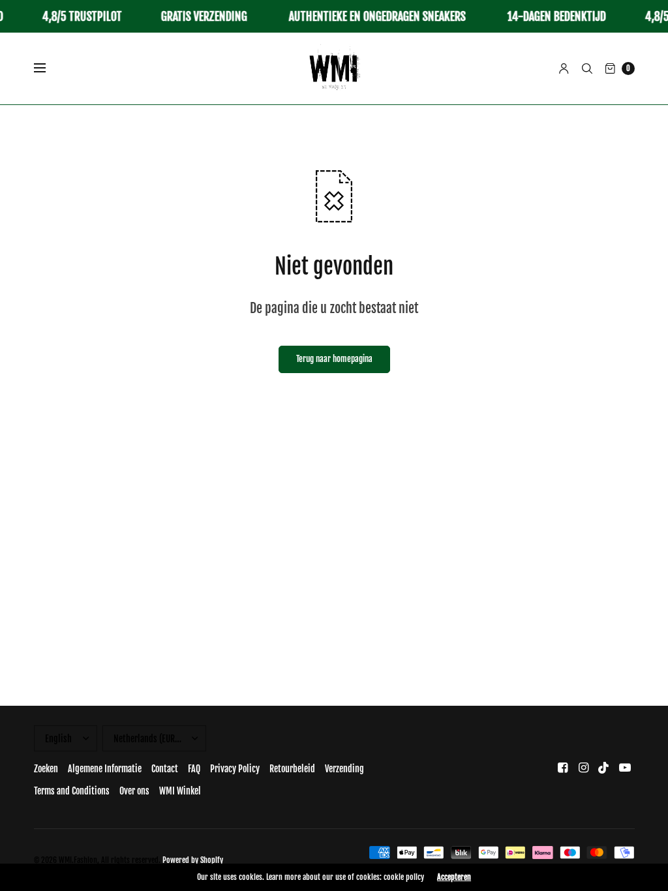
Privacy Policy (235, 768)
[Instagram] (583, 767)
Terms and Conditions (72, 790)
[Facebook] (562, 767)
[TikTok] (604, 767)
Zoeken (46, 768)
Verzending (344, 768)
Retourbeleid (292, 768)
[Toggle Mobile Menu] (48, 68)
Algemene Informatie (105, 768)
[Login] (564, 68)
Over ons (134, 790)
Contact (164, 768)
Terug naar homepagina (334, 359)
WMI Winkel (180, 790)
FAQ (194, 768)
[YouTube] (625, 767)
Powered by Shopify (192, 860)
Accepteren (454, 877)
